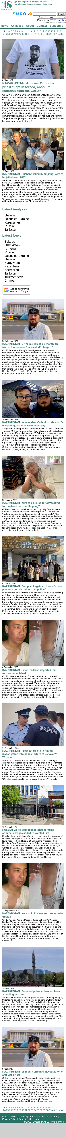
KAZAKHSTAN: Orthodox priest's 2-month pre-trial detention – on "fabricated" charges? (30, 345)
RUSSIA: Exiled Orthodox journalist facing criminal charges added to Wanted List (28, 831)
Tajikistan (11, 229)
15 (36, 31)
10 (21, 31)
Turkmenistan (14, 277)
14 (33, 31)
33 (32, 34)
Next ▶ (59, 34)
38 (47, 34)
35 (38, 34)
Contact (42, 25)
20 (52, 31)
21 (55, 31)
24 (4, 34)
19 (49, 31)
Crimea (9, 280)
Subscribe (56, 25)
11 (24, 31)
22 (58, 31)
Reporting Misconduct (30, 1119)
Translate (61, 20)
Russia (9, 226)
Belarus (10, 241)
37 (44, 34)
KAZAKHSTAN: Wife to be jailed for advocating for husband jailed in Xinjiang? (31, 504)
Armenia (10, 248)
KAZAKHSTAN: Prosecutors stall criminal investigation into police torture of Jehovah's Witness (29, 754)
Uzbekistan (12, 245)
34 (35, 34)
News (4, 25)
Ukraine (10, 215)
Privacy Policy (9, 1119)
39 (50, 34)
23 (61, 31)
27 (13, 34)
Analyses (17, 25)
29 (19, 34)
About (30, 25)
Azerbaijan (12, 270)
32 (29, 34)
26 (10, 34)
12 (27, 31)
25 (7, 34)
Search (53, 1116)
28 (16, 34)
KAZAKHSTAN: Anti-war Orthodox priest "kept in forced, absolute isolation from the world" (28, 87)
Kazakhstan (13, 266)
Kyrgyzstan (12, 222)
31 (26, 34)
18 (46, 31)
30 (22, 34)
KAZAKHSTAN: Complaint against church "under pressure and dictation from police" (32, 588)
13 (30, 31)
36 (41, 34)
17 (43, 31)
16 (40, 31)
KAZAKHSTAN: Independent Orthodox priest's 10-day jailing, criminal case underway (32, 424)
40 (53, 34)
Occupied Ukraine (17, 219)
